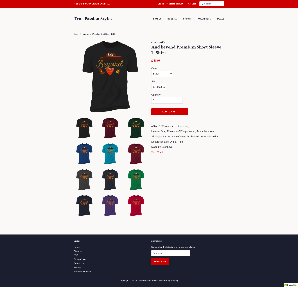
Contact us (79, 263)
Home (76, 34)
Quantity (155, 95)
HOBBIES (172, 18)
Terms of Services (82, 271)
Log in (161, 3)
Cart (194, 3)
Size (153, 81)
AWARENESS (204, 18)
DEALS (220, 18)
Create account (176, 3)
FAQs (76, 255)
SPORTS (187, 18)
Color (154, 68)
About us (78, 251)
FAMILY (157, 18)
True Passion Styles (93, 19)
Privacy (77, 267)
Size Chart (157, 152)
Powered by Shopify (168, 280)
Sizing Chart (80, 259)
